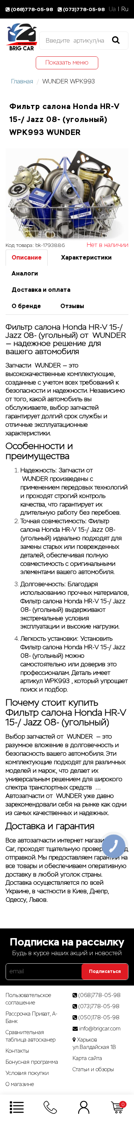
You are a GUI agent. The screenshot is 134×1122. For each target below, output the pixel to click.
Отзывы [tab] (72, 306)
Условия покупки (27, 1073)
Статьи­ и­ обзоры (93, 1069)
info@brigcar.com (100, 1029)
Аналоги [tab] (25, 273)
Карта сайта (87, 1058)
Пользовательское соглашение (28, 999)
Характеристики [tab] (86, 257)
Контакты (17, 1051)
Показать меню (67, 62)
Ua (112, 9)
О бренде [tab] (26, 306)
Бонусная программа (32, 1062)
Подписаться (105, 971)
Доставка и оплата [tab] (41, 290)
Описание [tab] (27, 257)
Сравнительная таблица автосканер (30, 1036)
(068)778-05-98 (32, 9)
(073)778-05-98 (84, 9)
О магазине (20, 1084)
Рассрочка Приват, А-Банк (32, 1017)
